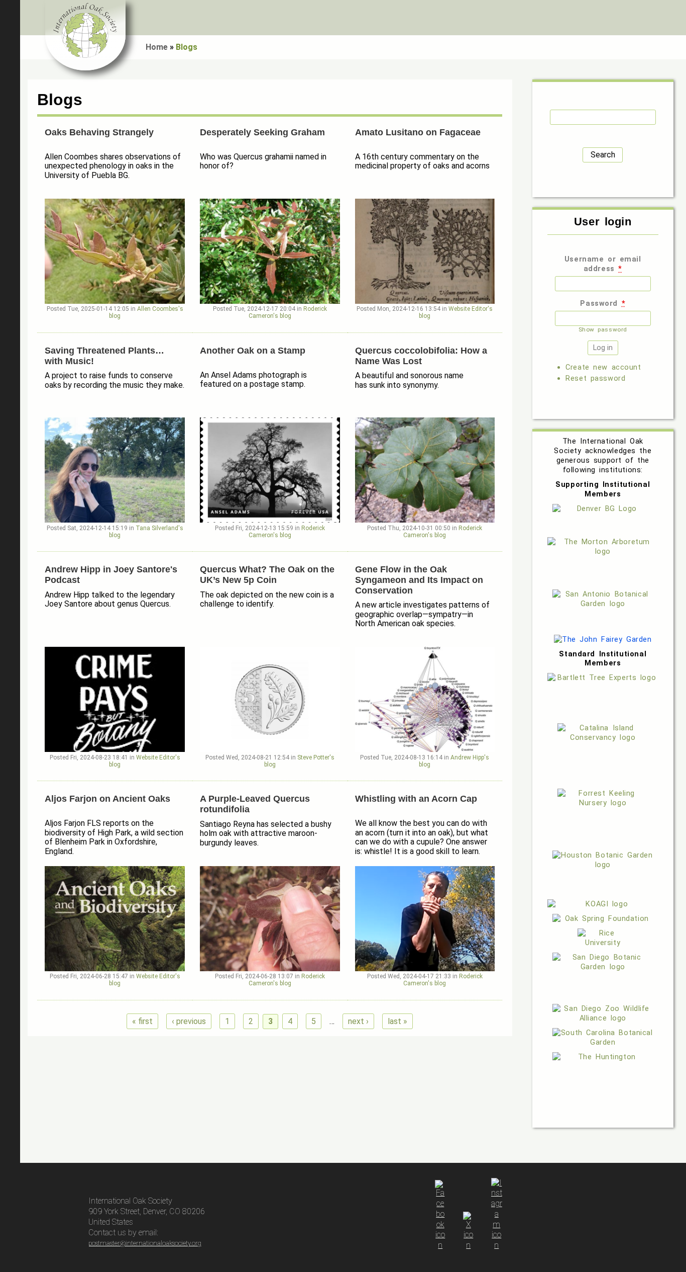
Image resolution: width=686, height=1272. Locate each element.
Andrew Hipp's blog (454, 761)
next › (358, 1021)
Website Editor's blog (456, 312)
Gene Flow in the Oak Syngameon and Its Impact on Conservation (419, 579)
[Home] (85, 35)
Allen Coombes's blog (146, 312)
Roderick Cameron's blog (288, 312)
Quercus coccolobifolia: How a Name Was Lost (421, 356)
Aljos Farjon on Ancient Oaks (107, 799)
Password (602, 303)
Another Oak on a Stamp (252, 351)
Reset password (595, 378)
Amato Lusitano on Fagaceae (418, 132)
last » (397, 1021)
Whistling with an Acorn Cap (416, 799)
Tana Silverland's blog (146, 532)
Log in (673, 17)
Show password (603, 329)
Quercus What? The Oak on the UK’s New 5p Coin (267, 574)
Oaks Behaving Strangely (99, 132)
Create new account (603, 367)
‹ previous (189, 1021)
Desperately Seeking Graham (262, 132)
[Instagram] (497, 1245)
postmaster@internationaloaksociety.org (144, 1243)
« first (142, 1021)
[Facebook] (440, 1245)
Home (157, 47)
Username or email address (602, 264)
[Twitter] (469, 1245)
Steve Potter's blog (299, 761)
